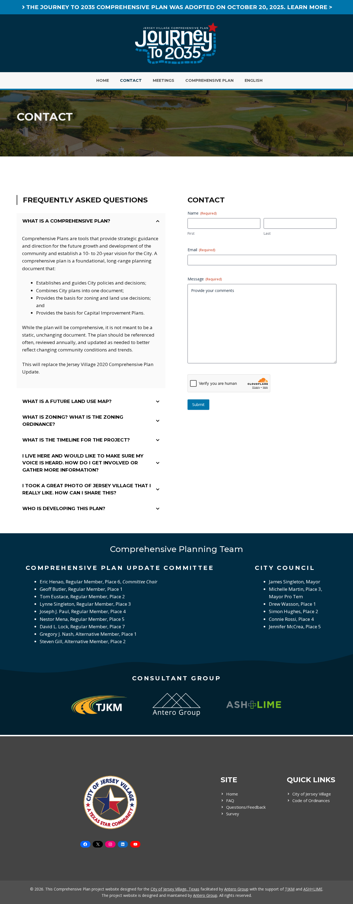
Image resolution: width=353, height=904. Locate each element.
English (254, 80)
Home (102, 80)
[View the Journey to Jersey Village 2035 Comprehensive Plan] (176, 7)
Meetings (163, 80)
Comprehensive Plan (209, 80)
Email (201, 249)
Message (205, 279)
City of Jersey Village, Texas (175, 889)
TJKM (290, 889)
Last (267, 233)
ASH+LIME (312, 889)
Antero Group (236, 889)
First (191, 233)
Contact (131, 80)
